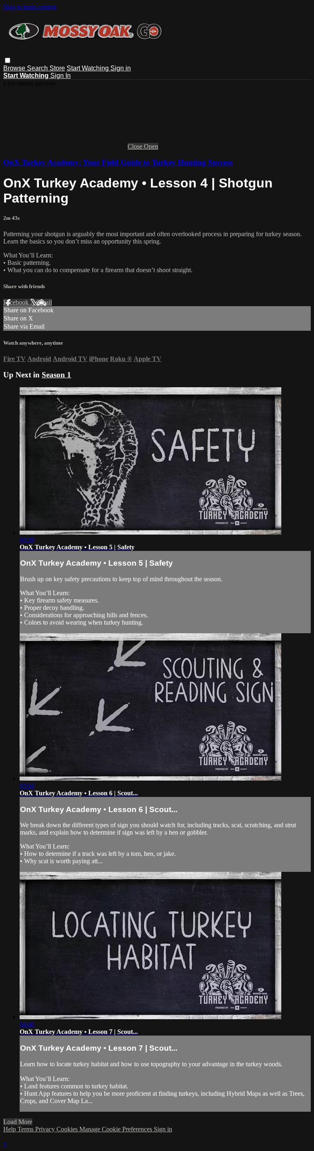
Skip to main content (29, 6)
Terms (26, 1129)
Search (38, 68)
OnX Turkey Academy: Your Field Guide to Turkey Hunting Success (118, 162)
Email (44, 302)
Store (57, 68)
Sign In (60, 75)
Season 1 (56, 374)
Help (10, 1129)
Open (151, 146)
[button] (7, 60)
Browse (15, 68)
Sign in (120, 68)
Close (136, 146)
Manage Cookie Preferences (116, 1129)
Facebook (16, 302)
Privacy (45, 1129)
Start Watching (88, 68)
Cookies (67, 1129)
